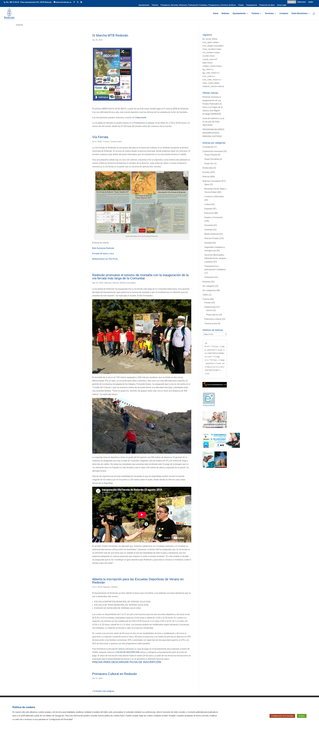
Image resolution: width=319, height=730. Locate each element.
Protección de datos (267, 5)
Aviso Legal (281, 5)
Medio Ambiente (211, 234)
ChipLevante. (141, 117)
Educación (209, 213)
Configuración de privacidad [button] (282, 716)
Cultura (207, 204)
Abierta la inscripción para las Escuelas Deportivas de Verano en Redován (138, 580)
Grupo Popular (210, 155)
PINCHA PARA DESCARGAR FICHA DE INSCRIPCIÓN (126, 662)
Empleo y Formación (213, 217)
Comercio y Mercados (214, 196)
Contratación (208, 147)
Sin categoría (208, 286)
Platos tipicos (212, 315)
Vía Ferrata (100, 137)
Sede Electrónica (299, 13)
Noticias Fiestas (211, 238)
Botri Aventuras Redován (103, 248)
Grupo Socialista (211, 159)
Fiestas (241, 5)
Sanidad (208, 243)
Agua (206, 184)
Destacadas (207, 168)
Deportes (108, 283)
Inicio (215, 13)
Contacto (283, 13)
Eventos (206, 172)
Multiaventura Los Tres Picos (105, 259)
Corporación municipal (212, 151)
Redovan (206, 282)
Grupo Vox (209, 163)
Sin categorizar (209, 290)
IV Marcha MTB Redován (110, 35)
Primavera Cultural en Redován (114, 674)
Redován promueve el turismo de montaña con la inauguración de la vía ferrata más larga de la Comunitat (140, 276)
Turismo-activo (116, 141)
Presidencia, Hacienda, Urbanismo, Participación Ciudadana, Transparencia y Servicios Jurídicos (198, 5)
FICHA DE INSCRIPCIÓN (128, 652)
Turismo (255, 13)
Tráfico (205, 295)
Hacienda (208, 225)
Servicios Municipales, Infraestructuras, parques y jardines (215, 258)
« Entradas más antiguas (103, 691)
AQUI (122, 716)
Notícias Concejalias (128, 283)
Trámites (155, 5)
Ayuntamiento (144, 5)
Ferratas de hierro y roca (103, 253)
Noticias (225, 13)
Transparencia (251, 5)
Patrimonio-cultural (212, 319)
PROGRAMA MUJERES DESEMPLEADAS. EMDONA (213, 132)
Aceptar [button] (302, 716)
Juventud (208, 230)
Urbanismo (209, 277)
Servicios (269, 13)
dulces (209, 310)
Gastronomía (210, 307)
